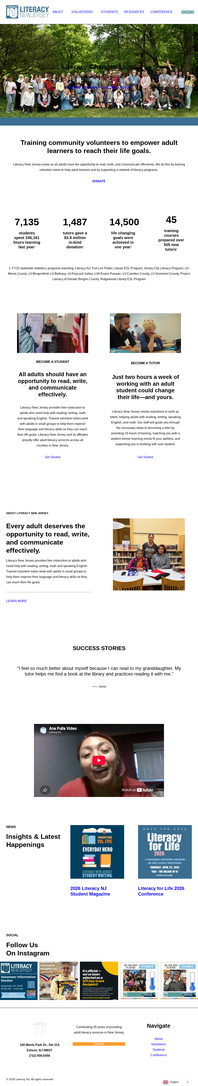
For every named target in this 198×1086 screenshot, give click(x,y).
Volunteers (158, 1044)
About (158, 1038)
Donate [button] (99, 1044)
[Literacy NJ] (28, 12)
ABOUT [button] (58, 12)
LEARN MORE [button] (16, 601)
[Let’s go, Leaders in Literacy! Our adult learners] (139, 981)
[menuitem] (59, 12)
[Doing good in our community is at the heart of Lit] (99, 981)
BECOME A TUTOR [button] (117, 87)
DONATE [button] (99, 181)
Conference (159, 1055)
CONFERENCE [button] (161, 12)
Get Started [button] (52, 457)
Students (159, 1049)
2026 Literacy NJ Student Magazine (90, 891)
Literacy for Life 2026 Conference (161, 891)
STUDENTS (109, 12)
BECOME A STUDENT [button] (83, 87)
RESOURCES (134, 12)
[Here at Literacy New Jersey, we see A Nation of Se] (58, 981)
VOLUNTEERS (82, 12)
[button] (97, 852)
